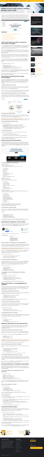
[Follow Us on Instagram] (33, 441)
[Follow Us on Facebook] (30, 441)
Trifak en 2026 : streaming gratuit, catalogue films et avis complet (36, 22)
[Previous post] (1, 433)
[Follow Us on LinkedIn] (35, 441)
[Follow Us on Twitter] (32, 441)
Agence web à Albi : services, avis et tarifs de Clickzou (35, 32)
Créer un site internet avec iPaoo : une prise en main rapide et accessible (12, 33)
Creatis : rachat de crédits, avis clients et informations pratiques (36, 53)
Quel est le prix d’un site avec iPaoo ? (7, 35)
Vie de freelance (18, 442)
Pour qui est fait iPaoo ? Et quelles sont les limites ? (9, 39)
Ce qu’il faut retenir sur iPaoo (6, 40)
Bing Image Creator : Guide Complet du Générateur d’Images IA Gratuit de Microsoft (38, 69)
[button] (43, 1)
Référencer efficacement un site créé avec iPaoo (9, 38)
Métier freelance (18, 444)
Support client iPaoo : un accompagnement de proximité (10, 37)
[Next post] (29, 433)
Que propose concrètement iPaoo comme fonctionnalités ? (10, 34)
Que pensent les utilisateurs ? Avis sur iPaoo (8, 36)
